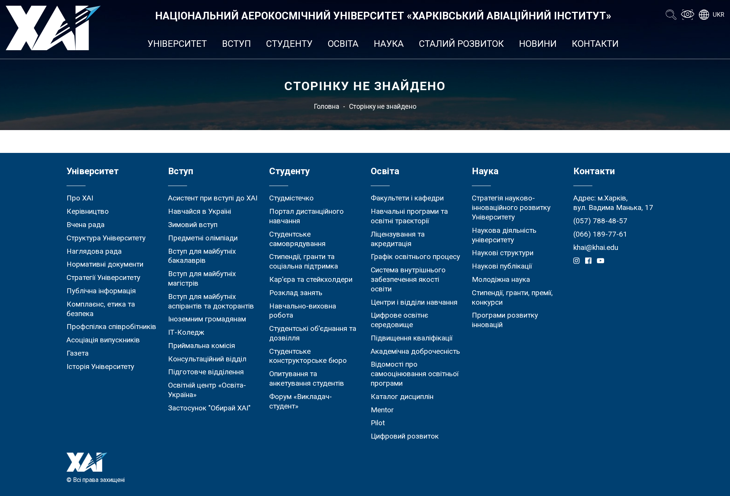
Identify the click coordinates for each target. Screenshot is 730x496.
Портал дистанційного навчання (306, 216)
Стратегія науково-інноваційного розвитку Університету (511, 207)
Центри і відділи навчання (414, 302)
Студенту (289, 43)
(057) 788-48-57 (600, 220)
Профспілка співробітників (111, 326)
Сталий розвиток (461, 43)
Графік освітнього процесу (415, 256)
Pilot (378, 422)
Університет (177, 43)
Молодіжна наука (501, 279)
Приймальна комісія (201, 345)
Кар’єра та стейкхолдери (310, 279)
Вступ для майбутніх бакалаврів (202, 256)
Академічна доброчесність (415, 351)
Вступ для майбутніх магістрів (202, 278)
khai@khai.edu (595, 247)
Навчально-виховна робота (302, 311)
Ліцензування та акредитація (398, 239)
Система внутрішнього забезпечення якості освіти (408, 279)
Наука (389, 43)
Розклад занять (295, 292)
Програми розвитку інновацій (505, 320)
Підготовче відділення (206, 371)
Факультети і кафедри (407, 198)
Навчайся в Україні (199, 211)
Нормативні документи (105, 264)
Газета (78, 353)
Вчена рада (86, 224)
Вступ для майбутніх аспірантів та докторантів (211, 301)
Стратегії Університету (103, 277)
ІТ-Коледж (186, 332)
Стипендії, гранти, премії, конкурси (512, 297)
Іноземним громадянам (207, 319)
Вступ (236, 43)
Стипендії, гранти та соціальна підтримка (303, 261)
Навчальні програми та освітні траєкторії (409, 216)
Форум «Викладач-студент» (300, 401)
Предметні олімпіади (203, 238)
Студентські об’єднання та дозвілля (312, 333)
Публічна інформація (101, 290)
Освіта (343, 43)
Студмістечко (291, 198)
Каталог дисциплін (402, 396)
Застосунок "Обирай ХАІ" (209, 408)
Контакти (595, 43)
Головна (326, 106)
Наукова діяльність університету (504, 235)
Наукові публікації (502, 266)
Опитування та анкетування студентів (306, 378)
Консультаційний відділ (207, 359)
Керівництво (88, 211)
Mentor (382, 409)
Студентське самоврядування (297, 239)
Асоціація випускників (103, 339)
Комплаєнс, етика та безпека (101, 309)
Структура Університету (106, 238)
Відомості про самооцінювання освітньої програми (415, 374)
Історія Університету (100, 366)
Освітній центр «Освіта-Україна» (207, 390)
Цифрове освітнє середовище (399, 320)
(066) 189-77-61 (600, 234)
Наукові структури (502, 252)
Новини (538, 43)
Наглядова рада (94, 251)
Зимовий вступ (192, 224)
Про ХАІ (80, 198)
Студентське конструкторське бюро (308, 356)
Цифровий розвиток (405, 436)
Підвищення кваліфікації (411, 338)
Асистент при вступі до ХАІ (212, 198)
